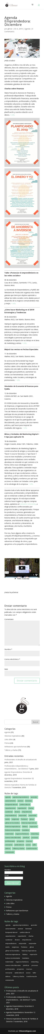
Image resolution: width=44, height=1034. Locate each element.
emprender (22, 815)
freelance (24, 819)
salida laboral (19, 845)
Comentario (8, 619)
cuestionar (8, 812)
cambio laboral (25, 805)
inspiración (33, 827)
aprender (34, 797)
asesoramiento (10, 801)
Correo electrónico (12, 659)
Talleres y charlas (11, 750)
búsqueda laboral (11, 805)
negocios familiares (22, 834)
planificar (26, 838)
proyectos (20, 841)
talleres (7, 848)
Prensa (7, 743)
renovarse (8, 845)
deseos (17, 812)
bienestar (28, 801)
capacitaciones (10, 808)
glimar (10, 29)
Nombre (8, 649)
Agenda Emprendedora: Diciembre (17, 772)
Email (6, 875)
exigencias (15, 819)
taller (34, 845)
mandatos (25, 830)
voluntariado (9, 852)
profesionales (10, 841)
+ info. (12, 115)
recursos (29, 841)
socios (28, 845)
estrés (7, 819)
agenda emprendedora (21, 797)
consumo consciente (28, 504)
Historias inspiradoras (12, 736)
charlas (31, 808)
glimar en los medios (12, 823)
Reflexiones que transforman (15, 746)
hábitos (24, 827)
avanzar (20, 801)
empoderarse (26, 812)
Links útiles (8, 739)
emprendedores (10, 815)
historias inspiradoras (29, 823)
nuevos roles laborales (13, 838)
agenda (7, 797)
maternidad (9, 834)
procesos (35, 838)
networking (34, 834)
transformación (32, 848)
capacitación (22, 808)
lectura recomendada (12, 830)
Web (6, 669)
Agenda (27, 29)
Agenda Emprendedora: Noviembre (17, 778)
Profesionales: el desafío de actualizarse (19, 759)
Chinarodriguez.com (27, 1031)
